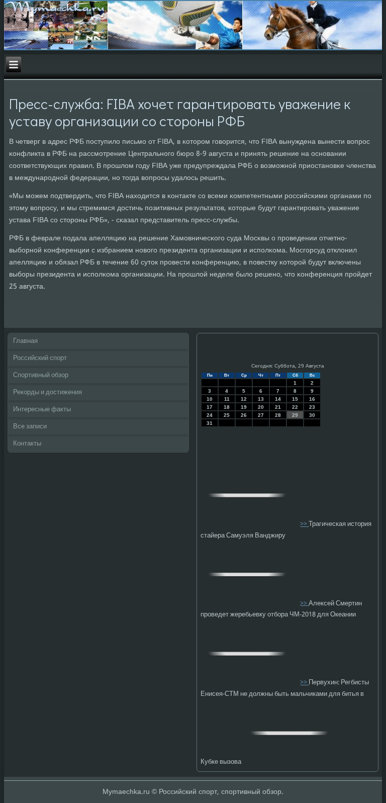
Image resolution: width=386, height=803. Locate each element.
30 (312, 415)
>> (304, 524)
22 (295, 407)
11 (227, 399)
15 (295, 399)
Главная (25, 341)
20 (261, 407)
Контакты (27, 444)
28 (278, 415)
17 (210, 407)
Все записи (30, 426)
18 (227, 407)
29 (295, 415)
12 (244, 399)
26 (244, 415)
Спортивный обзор (40, 375)
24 (210, 415)
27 (261, 415)
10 (210, 399)
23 (312, 407)
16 (312, 399)
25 (227, 415)
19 (244, 407)
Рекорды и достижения (47, 392)
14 (278, 399)
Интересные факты (42, 409)
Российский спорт (40, 358)
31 (210, 423)
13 (261, 399)
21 (278, 407)
